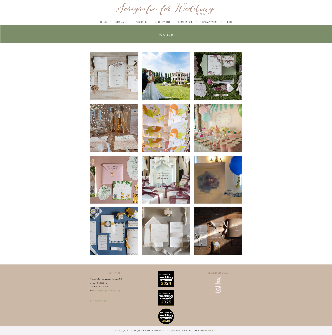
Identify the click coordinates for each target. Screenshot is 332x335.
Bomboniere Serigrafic (161, 183)
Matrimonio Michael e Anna (114, 74)
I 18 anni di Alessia (114, 126)
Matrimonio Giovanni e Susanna (218, 229)
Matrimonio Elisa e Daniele (166, 229)
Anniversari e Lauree (217, 182)
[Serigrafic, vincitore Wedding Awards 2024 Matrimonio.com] (166, 272)
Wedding (114, 81)
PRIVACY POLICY (98, 301)
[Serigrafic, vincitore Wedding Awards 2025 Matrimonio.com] (166, 291)
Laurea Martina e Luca (218, 178)
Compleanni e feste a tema (114, 131)
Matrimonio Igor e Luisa (114, 230)
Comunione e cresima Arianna (166, 176)
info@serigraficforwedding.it (108, 290)
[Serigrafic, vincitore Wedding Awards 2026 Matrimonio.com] (166, 310)
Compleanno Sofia (218, 126)
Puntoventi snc (210, 330)
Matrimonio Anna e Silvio (166, 74)
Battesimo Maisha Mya (114, 178)
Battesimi (114, 182)
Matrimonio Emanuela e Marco (166, 126)
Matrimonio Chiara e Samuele (218, 74)
